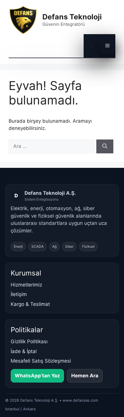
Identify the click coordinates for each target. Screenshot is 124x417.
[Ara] (104, 146)
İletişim (19, 294)
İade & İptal (24, 351)
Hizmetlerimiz (26, 285)
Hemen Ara (84, 376)
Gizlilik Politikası (29, 341)
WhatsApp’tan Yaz (37, 376)
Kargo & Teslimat (30, 304)
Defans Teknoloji (72, 16)
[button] (91, 45)
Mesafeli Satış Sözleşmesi (41, 361)
